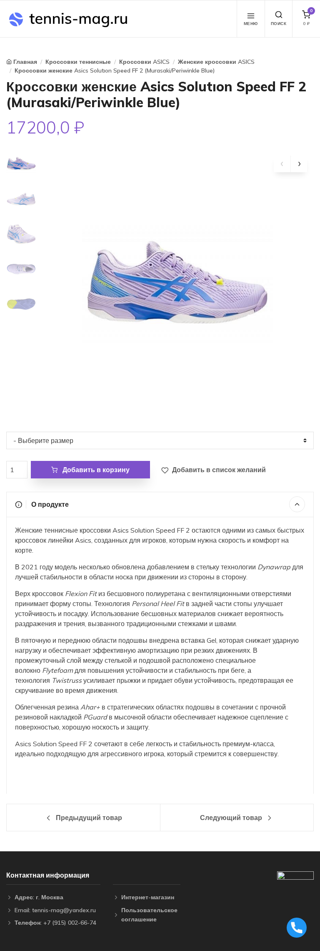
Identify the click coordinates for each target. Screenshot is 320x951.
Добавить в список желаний (218, 469)
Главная (25, 61)
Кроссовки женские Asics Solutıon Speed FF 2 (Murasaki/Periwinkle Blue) (115, 70)
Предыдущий (88, 817)
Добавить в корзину (95, 469)
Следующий (231, 817)
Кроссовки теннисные (78, 61)
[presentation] (282, 164)
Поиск (279, 23)
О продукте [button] (49, 504)
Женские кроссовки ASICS (216, 61)
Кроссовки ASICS (144, 61)
